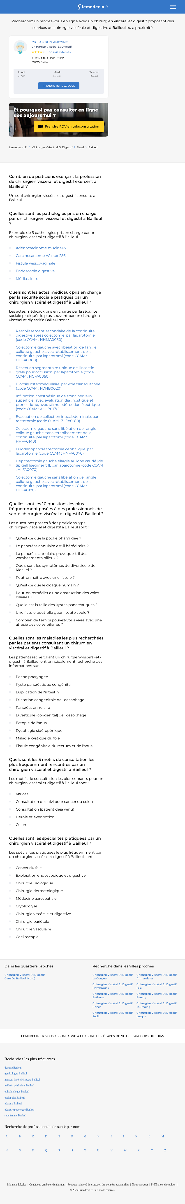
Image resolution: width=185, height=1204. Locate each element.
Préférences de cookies (163, 1184)
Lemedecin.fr (18, 147)
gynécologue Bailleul (16, 1073)
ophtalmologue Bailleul (17, 1091)
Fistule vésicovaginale (35, 263)
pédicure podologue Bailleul (19, 1109)
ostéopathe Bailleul (15, 1097)
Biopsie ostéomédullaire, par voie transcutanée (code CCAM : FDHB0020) (58, 386)
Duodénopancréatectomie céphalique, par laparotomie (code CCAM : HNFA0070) (54, 451)
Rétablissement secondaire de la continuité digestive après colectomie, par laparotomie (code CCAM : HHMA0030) (55, 335)
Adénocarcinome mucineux (41, 248)
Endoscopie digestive (35, 271)
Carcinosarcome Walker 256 (41, 255)
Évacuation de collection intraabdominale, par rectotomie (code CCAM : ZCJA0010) (57, 418)
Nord (80, 147)
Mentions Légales (16, 1184)
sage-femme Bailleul (15, 1115)
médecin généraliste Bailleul (19, 1085)
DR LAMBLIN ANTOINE (50, 42)
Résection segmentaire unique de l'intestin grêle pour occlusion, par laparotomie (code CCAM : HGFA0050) (55, 372)
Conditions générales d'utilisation (47, 1184)
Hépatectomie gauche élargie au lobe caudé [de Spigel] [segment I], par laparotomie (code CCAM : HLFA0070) (59, 465)
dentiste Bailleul (13, 1067)
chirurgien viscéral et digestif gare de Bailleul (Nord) (25, 976)
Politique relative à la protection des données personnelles (98, 1184)
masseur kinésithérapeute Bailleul (22, 1079)
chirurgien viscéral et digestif (52, 147)
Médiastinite (27, 279)
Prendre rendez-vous (59, 85)
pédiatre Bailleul (13, 1103)
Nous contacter (140, 1184)
